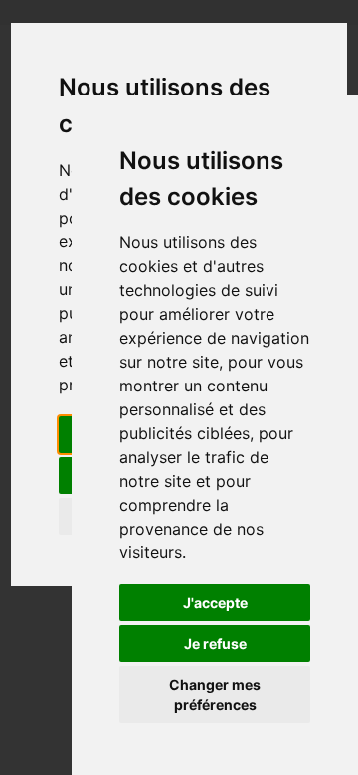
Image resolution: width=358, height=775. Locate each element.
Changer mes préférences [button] (215, 694)
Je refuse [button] (215, 643)
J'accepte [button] (215, 602)
